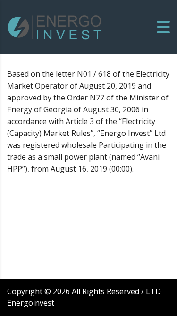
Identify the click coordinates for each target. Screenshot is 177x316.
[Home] (54, 26)
